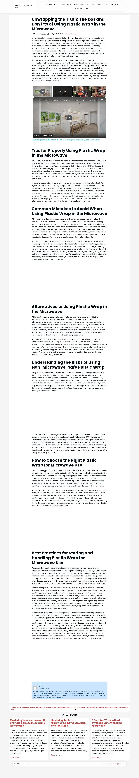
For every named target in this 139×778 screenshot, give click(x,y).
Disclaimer (121, 764)
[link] (36, 100)
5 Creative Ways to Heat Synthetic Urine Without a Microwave (107, 723)
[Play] (82, 91)
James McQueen (71, 34)
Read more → (16, 757)
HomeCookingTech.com (27, 764)
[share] (102, 99)
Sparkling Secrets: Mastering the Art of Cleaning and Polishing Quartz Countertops (69, 100)
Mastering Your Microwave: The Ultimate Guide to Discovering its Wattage (28, 723)
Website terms (112, 764)
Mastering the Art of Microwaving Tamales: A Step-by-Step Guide (69, 723)
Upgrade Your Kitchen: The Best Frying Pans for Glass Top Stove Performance (101, 707)
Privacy (104, 764)
